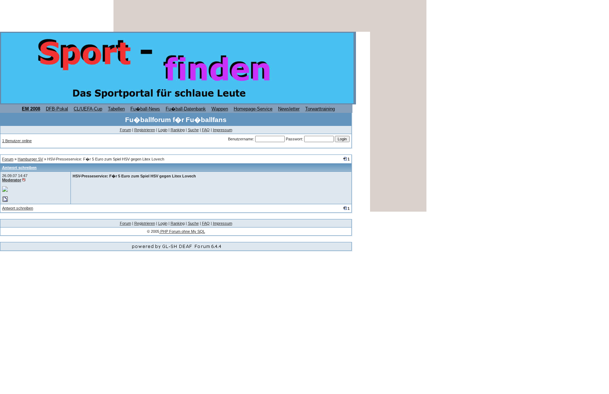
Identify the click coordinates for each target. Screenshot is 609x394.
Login (162, 130)
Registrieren (144, 130)
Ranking (178, 130)
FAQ (206, 130)
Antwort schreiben (19, 167)
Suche (193, 130)
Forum (125, 130)
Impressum (222, 130)
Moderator (11, 180)
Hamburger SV (30, 159)
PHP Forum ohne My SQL (182, 231)
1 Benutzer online (17, 141)
